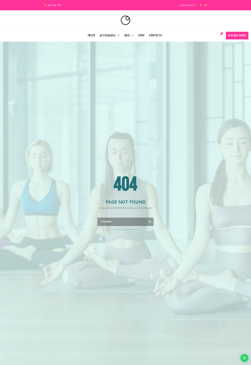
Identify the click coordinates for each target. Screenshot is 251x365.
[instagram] (206, 5)
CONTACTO (155, 35)
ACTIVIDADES (108, 36)
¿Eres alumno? (187, 5)
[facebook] (200, 5)
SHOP (141, 35)
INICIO (91, 35)
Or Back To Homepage (125, 229)
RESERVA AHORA (237, 35)
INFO (127, 36)
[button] (244, 358)
